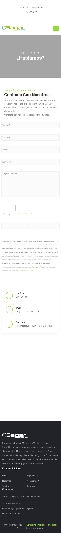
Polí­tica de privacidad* (24, 214)
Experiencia (32, 475)
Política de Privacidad (26, 271)
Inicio (4, 475)
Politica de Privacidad (46, 524)
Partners (31, 486)
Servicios (6, 486)
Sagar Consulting (28, 524)
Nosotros (6, 480)
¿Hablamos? (33, 480)
